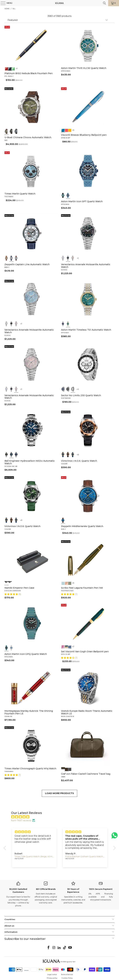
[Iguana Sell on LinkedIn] (59, 948)
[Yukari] (10, 583)
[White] (11, 258)
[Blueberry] (63, 130)
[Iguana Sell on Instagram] (54, 948)
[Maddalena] (66, 583)
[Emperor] (6, 583)
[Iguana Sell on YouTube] (70, 948)
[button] (11, 594)
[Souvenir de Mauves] (63, 646)
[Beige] (6, 258)
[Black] (10, 68)
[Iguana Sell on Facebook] (48, 948)
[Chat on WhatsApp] (114, 837)
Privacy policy (52, 978)
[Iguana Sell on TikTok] (64, 948)
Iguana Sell (70, 962)
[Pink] (73, 258)
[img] (61, 817)
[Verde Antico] (70, 583)
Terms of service (67, 974)
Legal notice (52, 974)
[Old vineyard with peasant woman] (70, 646)
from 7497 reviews (21, 820)
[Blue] (16, 131)
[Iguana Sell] (59, 3)
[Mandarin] (70, 130)
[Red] (6, 68)
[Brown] (63, 769)
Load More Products (59, 793)
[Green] (13, 68)
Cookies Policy (67, 978)
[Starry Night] (66, 646)
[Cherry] (66, 130)
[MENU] (1, 3)
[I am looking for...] (104, 3)
